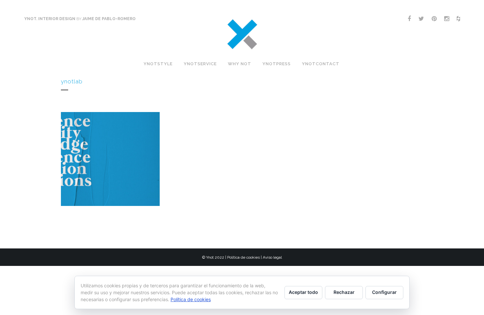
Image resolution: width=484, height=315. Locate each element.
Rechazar (344, 292)
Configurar (384, 292)
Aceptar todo (303, 292)
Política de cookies (243, 257)
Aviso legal (272, 257)
